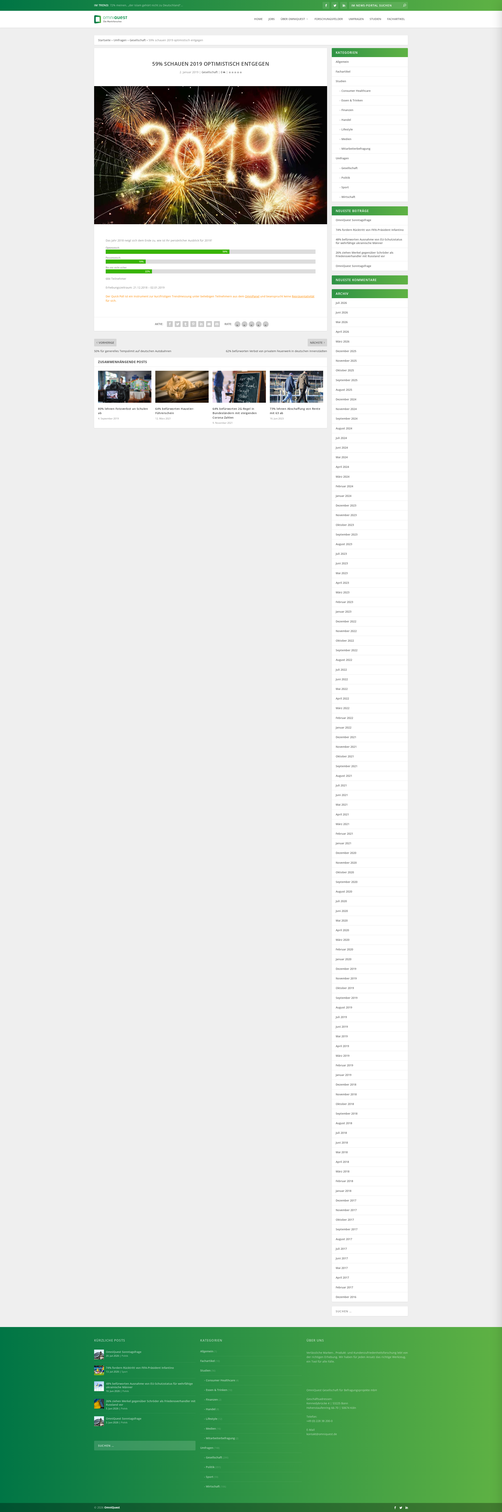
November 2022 (346, 631)
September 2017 (346, 1229)
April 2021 (342, 814)
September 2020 (346, 882)
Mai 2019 (342, 1036)
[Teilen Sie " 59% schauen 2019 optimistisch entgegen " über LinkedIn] (201, 324)
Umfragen (356, 19)
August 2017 (344, 1239)
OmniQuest (112, 1507)
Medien (346, 139)
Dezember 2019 (346, 969)
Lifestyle (347, 129)
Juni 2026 (342, 312)
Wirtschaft (348, 197)
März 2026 (342, 341)
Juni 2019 (342, 1026)
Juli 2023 (341, 554)
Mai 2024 (342, 457)
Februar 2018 (344, 1181)
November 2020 (346, 862)
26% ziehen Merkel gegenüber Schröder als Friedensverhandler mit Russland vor (364, 254)
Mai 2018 (342, 1152)
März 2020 (342, 940)
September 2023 (346, 534)
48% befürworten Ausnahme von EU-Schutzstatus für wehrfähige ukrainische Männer (369, 241)
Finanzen (347, 110)
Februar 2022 (344, 718)
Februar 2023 (344, 602)
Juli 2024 (341, 438)
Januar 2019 (343, 1075)
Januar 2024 (343, 496)
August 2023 (344, 544)
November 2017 (346, 1210)
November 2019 (346, 978)
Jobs (271, 19)
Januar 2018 (343, 1191)
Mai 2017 (342, 1268)
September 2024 (346, 418)
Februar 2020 (344, 949)
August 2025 (344, 390)
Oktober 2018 (345, 1104)
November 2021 (346, 747)
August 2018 (344, 1123)
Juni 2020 (342, 911)
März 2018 (342, 1171)
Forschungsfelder (329, 19)
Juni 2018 (342, 1142)
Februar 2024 (344, 486)
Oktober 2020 (345, 872)
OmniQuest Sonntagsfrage (353, 220)
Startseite (104, 40)
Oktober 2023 (345, 525)
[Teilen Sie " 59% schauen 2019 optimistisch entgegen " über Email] (209, 324)
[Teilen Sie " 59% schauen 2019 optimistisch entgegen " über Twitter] (178, 324)
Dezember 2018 (346, 1084)
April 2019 (342, 1046)
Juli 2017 (341, 1249)
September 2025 (346, 380)
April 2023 (342, 583)
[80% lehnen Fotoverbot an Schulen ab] (124, 387)
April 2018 (342, 1162)
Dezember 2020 (346, 853)
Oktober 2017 (345, 1219)
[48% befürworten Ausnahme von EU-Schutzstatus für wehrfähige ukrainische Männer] (99, 1386)
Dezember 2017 (346, 1200)
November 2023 (346, 515)
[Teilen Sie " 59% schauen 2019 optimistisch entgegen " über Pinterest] (193, 324)
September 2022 (346, 650)
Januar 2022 (343, 727)
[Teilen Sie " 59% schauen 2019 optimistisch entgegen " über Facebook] (170, 324)
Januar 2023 (343, 611)
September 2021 (346, 766)
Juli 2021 (341, 785)
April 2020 (342, 930)
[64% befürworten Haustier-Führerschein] (182, 387)
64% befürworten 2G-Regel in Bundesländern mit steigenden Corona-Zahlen (235, 413)
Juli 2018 (341, 1133)
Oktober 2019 (345, 988)
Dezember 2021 (346, 737)
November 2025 (346, 361)
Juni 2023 (342, 563)
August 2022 (344, 660)
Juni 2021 (342, 795)
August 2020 (344, 891)
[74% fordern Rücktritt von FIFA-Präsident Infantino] (99, 1370)
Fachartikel (396, 19)
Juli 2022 (341, 669)
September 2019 (346, 998)
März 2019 (342, 1055)
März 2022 (342, 708)
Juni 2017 (342, 1258)
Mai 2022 (342, 689)
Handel (346, 120)
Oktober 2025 (345, 370)
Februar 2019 (344, 1065)
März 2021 (342, 824)
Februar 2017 (344, 1287)
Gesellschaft (138, 40)
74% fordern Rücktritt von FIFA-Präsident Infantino (370, 230)
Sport (345, 187)
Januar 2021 (343, 843)
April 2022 (342, 698)
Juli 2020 (341, 901)
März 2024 (342, 476)
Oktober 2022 (345, 640)
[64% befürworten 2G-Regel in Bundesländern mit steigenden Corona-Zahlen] (239, 387)
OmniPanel (252, 296)
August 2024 (344, 428)
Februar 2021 (344, 833)
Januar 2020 (343, 959)
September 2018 (346, 1113)
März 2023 (342, 592)
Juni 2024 (342, 447)
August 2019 (344, 1007)
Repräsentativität (303, 296)
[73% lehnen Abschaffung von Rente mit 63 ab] (296, 387)
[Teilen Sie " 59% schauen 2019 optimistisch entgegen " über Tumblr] (185, 324)
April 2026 (342, 331)
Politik (345, 177)
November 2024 (346, 409)
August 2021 (344, 776)
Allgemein (342, 62)
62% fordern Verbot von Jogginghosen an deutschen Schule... (150, 5)
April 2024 (342, 467)
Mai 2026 (342, 322)
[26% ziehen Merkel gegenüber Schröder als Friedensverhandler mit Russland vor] (99, 1404)
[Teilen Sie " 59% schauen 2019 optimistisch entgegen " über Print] (217, 324)
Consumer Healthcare (356, 91)
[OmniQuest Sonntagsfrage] (99, 1354)
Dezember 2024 (346, 399)
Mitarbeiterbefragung (355, 148)
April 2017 (342, 1277)
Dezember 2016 (346, 1297)
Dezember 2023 (346, 505)
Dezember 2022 (346, 621)
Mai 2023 (342, 573)
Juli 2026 (341, 303)
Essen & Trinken (352, 100)
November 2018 (346, 1094)
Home (258, 19)
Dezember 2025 (346, 351)
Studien (375, 19)
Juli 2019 (341, 1017)
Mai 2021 (342, 804)
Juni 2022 (342, 679)
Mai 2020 (342, 920)
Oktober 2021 (345, 756)
